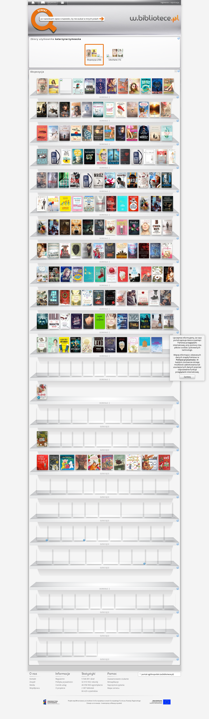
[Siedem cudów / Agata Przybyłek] (146, 274)
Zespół (32, 682)
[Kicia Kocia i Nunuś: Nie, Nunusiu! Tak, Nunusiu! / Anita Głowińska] (112, 415)
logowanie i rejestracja (170, 3)
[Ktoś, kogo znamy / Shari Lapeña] (76, 321)
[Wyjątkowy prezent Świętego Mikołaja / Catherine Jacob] (56, 624)
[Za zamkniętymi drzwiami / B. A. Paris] (113, 156)
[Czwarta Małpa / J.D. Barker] (156, 227)
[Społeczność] (62, 2)
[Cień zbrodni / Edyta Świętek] (42, 344)
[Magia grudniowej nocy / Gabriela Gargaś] (157, 274)
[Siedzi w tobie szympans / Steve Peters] (148, 624)
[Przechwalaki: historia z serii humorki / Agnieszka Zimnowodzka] (56, 601)
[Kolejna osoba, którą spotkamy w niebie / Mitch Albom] (132, 109)
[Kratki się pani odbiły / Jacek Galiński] (122, 344)
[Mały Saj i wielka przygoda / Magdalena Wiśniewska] (156, 601)
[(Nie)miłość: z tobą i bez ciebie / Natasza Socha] (41, 180)
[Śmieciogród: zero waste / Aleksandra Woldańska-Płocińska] (125, 556)
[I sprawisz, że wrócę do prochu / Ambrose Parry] (65, 227)
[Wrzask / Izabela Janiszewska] (99, 368)
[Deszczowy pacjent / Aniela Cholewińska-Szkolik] (165, 556)
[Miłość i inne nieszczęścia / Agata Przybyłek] (78, 86)
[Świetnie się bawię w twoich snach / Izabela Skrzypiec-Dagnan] (42, 250)
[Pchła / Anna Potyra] (53, 109)
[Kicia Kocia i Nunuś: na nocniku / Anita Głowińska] (79, 415)
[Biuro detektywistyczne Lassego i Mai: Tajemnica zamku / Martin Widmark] (42, 438)
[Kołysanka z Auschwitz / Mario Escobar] (155, 133)
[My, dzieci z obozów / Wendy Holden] (53, 250)
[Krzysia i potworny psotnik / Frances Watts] (78, 438)
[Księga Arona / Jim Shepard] (167, 227)
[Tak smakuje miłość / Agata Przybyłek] (42, 274)
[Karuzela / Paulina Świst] (75, 180)
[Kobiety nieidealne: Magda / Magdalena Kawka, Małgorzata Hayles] (132, 133)
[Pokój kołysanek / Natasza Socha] (86, 180)
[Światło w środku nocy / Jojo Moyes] (169, 321)
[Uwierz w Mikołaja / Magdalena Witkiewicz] (98, 297)
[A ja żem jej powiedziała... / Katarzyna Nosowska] (101, 156)
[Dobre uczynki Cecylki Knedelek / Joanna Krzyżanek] (54, 462)
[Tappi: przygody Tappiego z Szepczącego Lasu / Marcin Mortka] (78, 509)
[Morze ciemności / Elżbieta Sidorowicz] (66, 274)
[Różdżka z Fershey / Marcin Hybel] (67, 648)
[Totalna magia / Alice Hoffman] (122, 321)
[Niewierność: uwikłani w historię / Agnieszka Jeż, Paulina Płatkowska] (54, 274)
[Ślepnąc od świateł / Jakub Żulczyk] (120, 133)
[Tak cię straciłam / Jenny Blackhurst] (99, 227)
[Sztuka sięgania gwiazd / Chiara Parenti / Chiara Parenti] (111, 368)
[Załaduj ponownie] (178, 71)
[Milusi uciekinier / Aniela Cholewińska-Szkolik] (138, 556)
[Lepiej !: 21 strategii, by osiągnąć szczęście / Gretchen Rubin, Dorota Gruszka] (65, 203)
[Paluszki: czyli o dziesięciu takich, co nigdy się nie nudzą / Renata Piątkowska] (65, 415)
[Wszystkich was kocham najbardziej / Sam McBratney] (141, 415)
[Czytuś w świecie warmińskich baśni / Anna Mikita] (95, 601)
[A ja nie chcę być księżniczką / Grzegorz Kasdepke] (54, 438)
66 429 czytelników (90, 691)
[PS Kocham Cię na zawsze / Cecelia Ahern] (87, 297)
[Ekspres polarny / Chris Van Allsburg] (125, 601)
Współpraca (35, 688)
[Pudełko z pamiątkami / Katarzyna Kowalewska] (167, 250)
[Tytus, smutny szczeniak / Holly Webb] (126, 415)
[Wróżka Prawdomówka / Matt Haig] (123, 624)
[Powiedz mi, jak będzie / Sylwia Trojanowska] (157, 368)
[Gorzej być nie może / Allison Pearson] (77, 156)
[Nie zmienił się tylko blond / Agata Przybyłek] (166, 109)
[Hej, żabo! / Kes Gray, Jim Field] (130, 533)
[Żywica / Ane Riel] (134, 321)
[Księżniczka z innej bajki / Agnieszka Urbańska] (107, 462)
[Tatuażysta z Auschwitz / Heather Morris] (64, 180)
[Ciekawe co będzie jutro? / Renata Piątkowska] (42, 462)
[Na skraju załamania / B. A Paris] (167, 180)
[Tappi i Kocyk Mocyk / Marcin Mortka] (82, 601)
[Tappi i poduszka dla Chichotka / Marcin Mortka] (109, 509)
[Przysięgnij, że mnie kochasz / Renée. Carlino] (123, 368)
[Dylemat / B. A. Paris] (75, 344)
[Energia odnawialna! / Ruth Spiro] (94, 556)
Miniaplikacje (113, 682)
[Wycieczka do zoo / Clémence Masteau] (124, 486)
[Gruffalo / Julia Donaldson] (54, 533)
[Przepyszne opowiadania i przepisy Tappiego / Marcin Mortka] (94, 462)
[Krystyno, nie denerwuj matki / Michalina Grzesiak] (76, 133)
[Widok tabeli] (176, 71)
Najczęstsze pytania (115, 685)
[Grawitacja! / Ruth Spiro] (77, 556)
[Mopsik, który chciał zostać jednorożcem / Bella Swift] (42, 648)
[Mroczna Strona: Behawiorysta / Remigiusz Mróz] (98, 180)
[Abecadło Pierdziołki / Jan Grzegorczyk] (151, 556)
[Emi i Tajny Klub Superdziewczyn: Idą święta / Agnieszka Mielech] (164, 462)
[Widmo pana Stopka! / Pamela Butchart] (53, 415)
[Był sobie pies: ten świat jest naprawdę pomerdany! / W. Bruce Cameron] (76, 227)
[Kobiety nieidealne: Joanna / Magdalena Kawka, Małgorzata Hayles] (109, 133)
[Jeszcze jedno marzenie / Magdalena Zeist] (131, 297)
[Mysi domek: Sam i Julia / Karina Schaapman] (43, 486)
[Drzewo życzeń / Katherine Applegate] (81, 462)
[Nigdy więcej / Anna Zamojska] (100, 321)
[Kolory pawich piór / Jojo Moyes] (122, 227)
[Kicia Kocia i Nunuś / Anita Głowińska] (96, 415)
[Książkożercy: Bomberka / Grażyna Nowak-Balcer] (91, 533)
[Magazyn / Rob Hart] (54, 321)
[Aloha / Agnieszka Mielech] (79, 648)
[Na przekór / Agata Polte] (65, 109)
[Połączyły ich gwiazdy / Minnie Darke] (157, 86)
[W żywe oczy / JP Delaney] (87, 109)
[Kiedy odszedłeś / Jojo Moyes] (162, 156)
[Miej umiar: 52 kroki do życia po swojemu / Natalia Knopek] (149, 156)
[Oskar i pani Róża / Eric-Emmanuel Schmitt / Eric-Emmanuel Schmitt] (154, 297)
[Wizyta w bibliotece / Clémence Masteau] (112, 486)
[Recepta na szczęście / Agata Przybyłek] (133, 344)
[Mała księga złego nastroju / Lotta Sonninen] (110, 297)
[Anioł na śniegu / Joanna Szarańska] (65, 297)
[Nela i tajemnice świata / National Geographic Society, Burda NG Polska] (179, 509)
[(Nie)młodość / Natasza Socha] (121, 297)
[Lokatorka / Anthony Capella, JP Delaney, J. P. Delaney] (100, 203)
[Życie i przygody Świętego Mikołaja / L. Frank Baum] (42, 624)
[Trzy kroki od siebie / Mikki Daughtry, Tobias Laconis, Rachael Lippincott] (134, 274)
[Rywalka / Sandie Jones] (53, 180)
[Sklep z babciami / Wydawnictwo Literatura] (69, 601)
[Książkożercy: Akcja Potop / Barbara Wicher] (67, 533)
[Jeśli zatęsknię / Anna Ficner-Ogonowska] (156, 344)
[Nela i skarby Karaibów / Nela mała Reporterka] (166, 509)
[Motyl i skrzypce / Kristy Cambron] (157, 321)
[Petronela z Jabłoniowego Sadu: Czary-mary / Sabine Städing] (42, 415)
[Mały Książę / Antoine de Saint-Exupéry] (158, 438)
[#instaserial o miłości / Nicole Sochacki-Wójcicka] (173, 156)
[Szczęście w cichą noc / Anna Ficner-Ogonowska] (154, 180)
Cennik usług (61, 685)
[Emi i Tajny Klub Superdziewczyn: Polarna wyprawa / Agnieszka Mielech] (136, 624)
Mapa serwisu (113, 688)
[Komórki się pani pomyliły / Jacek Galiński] (123, 274)
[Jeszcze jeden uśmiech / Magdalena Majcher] (53, 133)
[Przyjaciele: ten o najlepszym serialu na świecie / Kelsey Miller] (110, 250)
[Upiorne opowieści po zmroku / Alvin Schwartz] (88, 227)
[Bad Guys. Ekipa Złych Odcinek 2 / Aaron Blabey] (42, 533)
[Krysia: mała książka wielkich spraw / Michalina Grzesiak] (89, 274)
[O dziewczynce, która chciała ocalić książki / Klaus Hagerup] (43, 601)
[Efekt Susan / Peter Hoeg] (87, 250)
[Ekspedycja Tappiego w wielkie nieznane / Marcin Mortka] (149, 486)
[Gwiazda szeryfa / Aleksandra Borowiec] (76, 368)
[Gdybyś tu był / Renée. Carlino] (98, 250)
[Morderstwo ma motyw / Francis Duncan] (98, 133)
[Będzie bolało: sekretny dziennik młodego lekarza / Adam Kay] (54, 156)
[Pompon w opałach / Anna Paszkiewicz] (99, 624)
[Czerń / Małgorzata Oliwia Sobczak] (134, 368)
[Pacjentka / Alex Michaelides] (98, 109)
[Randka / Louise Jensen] (134, 227)
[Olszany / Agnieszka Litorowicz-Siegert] (65, 368)
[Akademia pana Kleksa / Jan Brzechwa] (100, 486)
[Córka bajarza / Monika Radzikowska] (54, 648)
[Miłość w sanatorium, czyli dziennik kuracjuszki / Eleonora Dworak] (65, 321)
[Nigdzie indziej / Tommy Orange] (42, 133)
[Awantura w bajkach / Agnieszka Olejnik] (119, 462)
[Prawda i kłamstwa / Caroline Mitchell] (145, 321)
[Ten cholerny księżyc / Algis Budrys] (133, 203)
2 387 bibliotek (88, 688)
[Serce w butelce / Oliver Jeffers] (104, 438)
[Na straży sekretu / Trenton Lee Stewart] (91, 648)
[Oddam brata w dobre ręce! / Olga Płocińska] (144, 533)
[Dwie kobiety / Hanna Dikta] (155, 109)
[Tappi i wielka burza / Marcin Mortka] (47, 509)
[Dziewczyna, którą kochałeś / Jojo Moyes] (53, 203)
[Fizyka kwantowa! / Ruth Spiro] (44, 556)
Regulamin (60, 679)
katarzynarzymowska (68, 39)
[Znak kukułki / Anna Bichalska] (64, 133)
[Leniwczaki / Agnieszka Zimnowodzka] (110, 556)
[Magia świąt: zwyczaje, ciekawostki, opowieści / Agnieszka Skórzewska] (111, 624)
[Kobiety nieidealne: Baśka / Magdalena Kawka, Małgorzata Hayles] (123, 86)
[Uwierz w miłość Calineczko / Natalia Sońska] (112, 274)
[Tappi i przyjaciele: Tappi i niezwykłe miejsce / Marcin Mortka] (132, 509)
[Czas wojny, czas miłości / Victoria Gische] (169, 274)
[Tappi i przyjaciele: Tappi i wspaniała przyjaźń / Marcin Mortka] (162, 486)
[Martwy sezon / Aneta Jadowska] (78, 274)
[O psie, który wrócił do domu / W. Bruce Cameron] (65, 250)
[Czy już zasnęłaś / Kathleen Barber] (42, 86)
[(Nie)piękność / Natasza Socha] (145, 227)
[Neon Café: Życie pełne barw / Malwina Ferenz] (165, 297)
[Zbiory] (43, 2)
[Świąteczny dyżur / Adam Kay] (100, 274)
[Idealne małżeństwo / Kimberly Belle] (167, 203)
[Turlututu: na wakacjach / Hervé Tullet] (133, 462)
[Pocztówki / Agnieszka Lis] (42, 391)
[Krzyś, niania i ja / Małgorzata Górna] (146, 438)
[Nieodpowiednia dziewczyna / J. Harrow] (88, 321)
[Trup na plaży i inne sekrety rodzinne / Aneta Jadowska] (146, 86)
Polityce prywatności (186, 359)
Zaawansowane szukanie (118, 679)
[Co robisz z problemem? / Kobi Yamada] (108, 601)
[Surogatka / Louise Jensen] (89, 156)
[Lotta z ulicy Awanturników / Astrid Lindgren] (88, 486)
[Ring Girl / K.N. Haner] (112, 86)
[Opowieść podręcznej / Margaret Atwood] (111, 203)
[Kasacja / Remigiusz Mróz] (42, 109)
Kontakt (33, 679)
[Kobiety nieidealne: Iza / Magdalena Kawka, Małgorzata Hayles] (169, 86)
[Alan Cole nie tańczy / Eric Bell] (64, 344)
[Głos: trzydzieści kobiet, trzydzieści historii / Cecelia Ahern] (101, 86)
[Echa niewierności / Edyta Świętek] (111, 321)
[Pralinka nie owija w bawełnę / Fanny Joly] (160, 624)
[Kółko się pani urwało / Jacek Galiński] (121, 109)
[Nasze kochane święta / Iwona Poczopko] (143, 180)
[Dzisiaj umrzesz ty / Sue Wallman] (132, 250)
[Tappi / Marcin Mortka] (65, 509)
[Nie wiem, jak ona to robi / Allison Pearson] (136, 156)
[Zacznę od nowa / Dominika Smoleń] (53, 344)
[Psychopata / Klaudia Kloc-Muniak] (54, 368)
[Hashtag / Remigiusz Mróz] (132, 180)
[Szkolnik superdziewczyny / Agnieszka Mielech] (103, 533)
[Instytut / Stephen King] (155, 250)
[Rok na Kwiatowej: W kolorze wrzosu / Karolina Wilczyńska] (88, 368)
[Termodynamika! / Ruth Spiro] (61, 556)
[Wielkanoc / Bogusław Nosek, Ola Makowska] (120, 438)
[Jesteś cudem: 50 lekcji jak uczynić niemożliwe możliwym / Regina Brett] (122, 203)
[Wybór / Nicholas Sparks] (121, 180)
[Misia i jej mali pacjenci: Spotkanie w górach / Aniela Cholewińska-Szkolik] (143, 601)
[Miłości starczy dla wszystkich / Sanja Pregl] (58, 486)
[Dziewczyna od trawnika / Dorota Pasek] (90, 86)
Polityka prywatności (64, 682)
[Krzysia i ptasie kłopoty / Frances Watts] (134, 438)
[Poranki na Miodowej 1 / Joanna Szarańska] (87, 344)
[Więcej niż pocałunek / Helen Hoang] (76, 109)
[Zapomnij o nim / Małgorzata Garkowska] (143, 297)
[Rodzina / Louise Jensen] (42, 321)
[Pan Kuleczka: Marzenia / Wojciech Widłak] (67, 462)
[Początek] (33, 2)
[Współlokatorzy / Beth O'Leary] (109, 109)
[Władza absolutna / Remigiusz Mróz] (144, 133)
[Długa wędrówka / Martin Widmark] (158, 415)
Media (32, 685)
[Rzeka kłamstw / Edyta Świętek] (76, 297)
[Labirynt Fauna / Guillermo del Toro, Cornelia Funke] (66, 86)
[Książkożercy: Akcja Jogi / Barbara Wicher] (79, 533)
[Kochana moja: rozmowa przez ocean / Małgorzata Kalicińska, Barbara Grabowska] (110, 180)
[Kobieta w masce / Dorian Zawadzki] (110, 344)
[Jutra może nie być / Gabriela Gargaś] (110, 227)
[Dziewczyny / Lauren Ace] (172, 438)
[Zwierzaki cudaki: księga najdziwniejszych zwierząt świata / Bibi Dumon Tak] (115, 533)
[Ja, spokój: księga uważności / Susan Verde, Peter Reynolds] (151, 509)
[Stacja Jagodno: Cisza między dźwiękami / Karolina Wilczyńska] (54, 86)
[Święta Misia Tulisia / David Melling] (85, 624)
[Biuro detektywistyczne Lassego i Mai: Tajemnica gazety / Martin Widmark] (89, 438)
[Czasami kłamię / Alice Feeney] (42, 156)
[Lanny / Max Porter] (76, 250)
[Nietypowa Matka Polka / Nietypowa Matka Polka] (143, 109)
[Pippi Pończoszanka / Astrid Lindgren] (169, 415)
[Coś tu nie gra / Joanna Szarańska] (87, 133)
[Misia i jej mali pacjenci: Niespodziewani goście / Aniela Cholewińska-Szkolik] (171, 533)
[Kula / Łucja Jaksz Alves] (168, 368)
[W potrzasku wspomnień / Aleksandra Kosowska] (134, 86)
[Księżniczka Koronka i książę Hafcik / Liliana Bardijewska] (74, 486)
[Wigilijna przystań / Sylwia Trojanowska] (42, 297)
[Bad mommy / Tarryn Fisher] (125, 156)
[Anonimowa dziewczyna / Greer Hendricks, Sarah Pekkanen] (144, 250)
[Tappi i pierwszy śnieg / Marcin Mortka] (92, 509)
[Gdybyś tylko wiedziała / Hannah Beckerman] (166, 133)
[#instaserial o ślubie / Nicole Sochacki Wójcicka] (42, 203)
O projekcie (60, 688)
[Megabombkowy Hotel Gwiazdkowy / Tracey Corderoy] (70, 624)
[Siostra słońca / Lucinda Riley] (145, 368)
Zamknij (187, 377)
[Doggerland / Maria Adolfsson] (98, 344)
